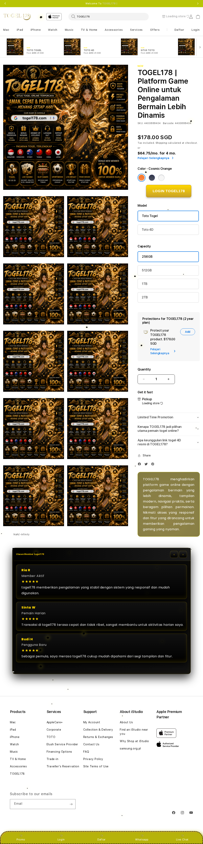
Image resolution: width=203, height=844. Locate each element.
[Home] (17, 17)
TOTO (51, 737)
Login (61, 839)
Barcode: (168, 123)
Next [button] (198, 4)
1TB (144, 284)
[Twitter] (147, 465)
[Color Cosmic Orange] (142, 178)
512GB (147, 270)
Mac (13, 722)
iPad (13, 729)
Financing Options (59, 751)
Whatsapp (141, 839)
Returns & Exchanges (98, 737)
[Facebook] (140, 465)
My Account (91, 722)
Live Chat (182, 839)
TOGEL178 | (110, 3)
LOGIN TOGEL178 (169, 191)
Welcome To (101, 3)
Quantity (144, 369)
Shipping (161, 143)
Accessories (18, 766)
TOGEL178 (17, 773)
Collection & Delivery (98, 729)
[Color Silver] (161, 178)
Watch (14, 744)
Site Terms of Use (96, 766)
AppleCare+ (55, 722)
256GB (147, 257)
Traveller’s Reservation (63, 766)
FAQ (86, 751)
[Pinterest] (153, 465)
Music (14, 751)
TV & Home (18, 759)
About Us (126, 722)
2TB (145, 297)
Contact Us (91, 744)
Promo (20, 839)
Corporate (54, 729)
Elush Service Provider (62, 744)
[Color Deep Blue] (152, 178)
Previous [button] (5, 4)
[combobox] (108, 16)
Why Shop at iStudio (134, 741)
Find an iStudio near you (134, 731)
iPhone (15, 737)
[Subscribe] (71, 804)
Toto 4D (147, 229)
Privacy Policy (93, 759)
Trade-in (52, 759)
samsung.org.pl (130, 748)
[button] (6, 30)
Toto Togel (150, 216)
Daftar (101, 839)
